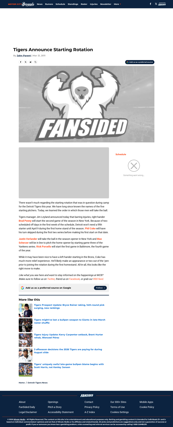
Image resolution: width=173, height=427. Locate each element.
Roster (84, 4)
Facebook (74, 278)
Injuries (94, 4)
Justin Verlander (28, 238)
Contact (89, 402)
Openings (53, 402)
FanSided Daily (27, 407)
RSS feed (98, 278)
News (39, 4)
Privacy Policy (92, 407)
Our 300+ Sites (118, 402)
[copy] (35, 62)
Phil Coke (90, 228)
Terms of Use (117, 407)
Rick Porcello (43, 246)
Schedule (60, 4)
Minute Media (19, 419)
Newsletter (105, 4)
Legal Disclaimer (28, 412)
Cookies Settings (119, 412)
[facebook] (150, 4)
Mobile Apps (146, 402)
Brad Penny (25, 220)
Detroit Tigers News (37, 382)
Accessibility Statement (61, 412)
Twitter (51, 278)
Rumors (49, 4)
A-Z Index (90, 412)
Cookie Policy (147, 407)
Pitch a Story (55, 407)
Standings (73, 4)
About (22, 402)
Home (22, 382)
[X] (156, 4)
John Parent (24, 55)
